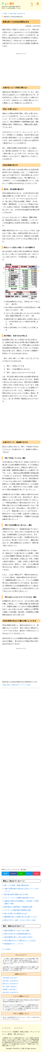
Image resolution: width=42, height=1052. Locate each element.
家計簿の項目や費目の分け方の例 (16, 894)
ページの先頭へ (6, 949)
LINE (21, 873)
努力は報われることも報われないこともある (20, 940)
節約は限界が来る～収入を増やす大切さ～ (19, 937)
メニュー (38, 5)
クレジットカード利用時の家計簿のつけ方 (19, 898)
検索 (32, 5)
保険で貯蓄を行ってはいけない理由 (16, 930)
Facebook (13, 873)
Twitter (5, 873)
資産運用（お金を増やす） (10, 989)
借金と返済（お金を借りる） (11, 992)
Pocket (36, 873)
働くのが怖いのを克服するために (16, 913)
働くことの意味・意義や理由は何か (16, 885)
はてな (28, 873)
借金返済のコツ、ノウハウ (13, 944)
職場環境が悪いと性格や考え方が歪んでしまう (20, 917)
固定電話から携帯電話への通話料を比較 (18, 907)
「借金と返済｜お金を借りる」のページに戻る (16, 685)
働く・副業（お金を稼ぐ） (10, 986)
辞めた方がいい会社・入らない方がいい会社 (20, 920)
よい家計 (9, 3)
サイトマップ (18, 1028)
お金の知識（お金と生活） (10, 978)
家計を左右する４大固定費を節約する (17, 934)
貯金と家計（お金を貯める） (11, 981)
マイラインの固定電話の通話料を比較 (17, 910)
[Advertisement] (21, 69)
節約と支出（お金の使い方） (11, 983)
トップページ (6, 1028)
